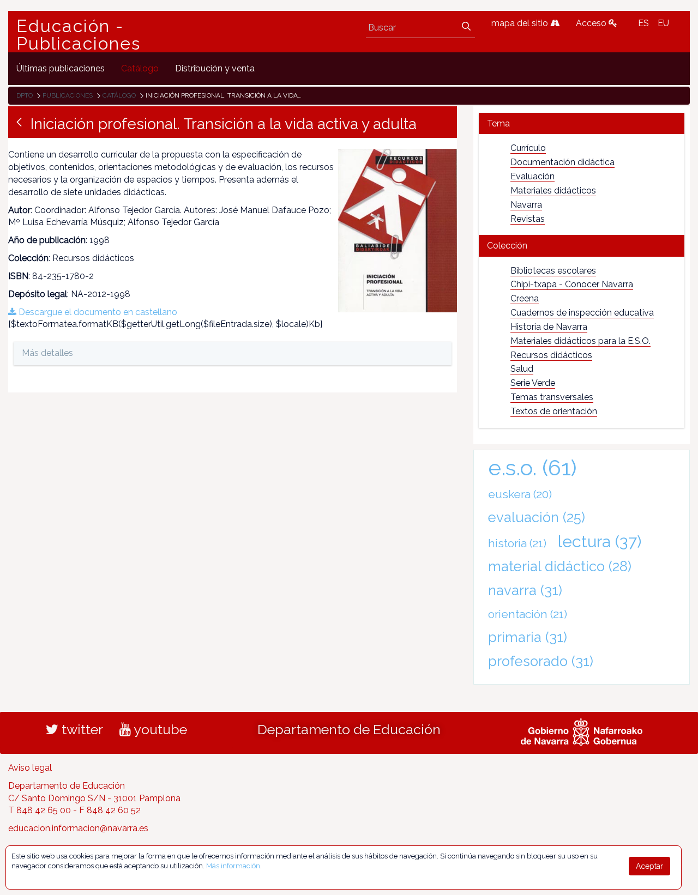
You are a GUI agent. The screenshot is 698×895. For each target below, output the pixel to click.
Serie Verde (532, 383)
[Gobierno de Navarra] (581, 730)
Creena (524, 298)
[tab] (581, 123)
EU (663, 23)
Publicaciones (68, 95)
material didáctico (559, 566)
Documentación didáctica (562, 162)
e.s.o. (532, 467)
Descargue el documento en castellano (96, 312)
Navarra (526, 204)
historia (517, 543)
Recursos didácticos (551, 355)
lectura (599, 541)
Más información (233, 866)
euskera (520, 494)
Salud (521, 369)
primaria (527, 637)
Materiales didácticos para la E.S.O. (580, 341)
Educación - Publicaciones (78, 34)
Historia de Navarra (548, 327)
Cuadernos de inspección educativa (582, 312)
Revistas (527, 219)
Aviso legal (30, 768)
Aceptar (649, 866)
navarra (525, 590)
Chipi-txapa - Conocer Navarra (571, 284)
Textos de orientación (553, 411)
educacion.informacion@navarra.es (78, 828)
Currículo (528, 148)
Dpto (24, 95)
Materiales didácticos (553, 190)
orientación (527, 614)
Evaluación (532, 176)
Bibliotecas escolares (553, 270)
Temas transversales (551, 397)
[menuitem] (60, 68)
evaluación (536, 517)
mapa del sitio (520, 23)
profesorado (540, 661)
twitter (80, 729)
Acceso (592, 23)
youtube (159, 729)
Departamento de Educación (349, 729)
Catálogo (119, 95)
